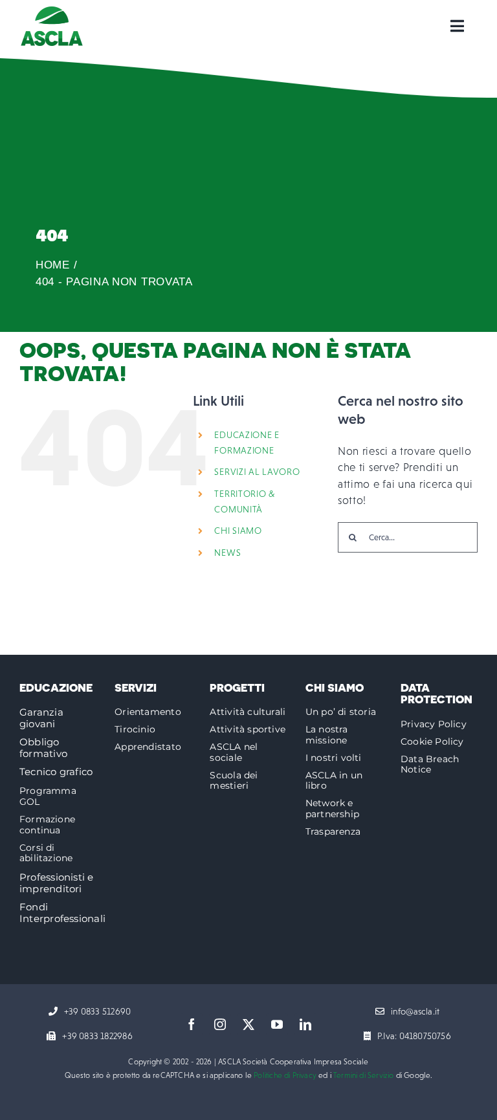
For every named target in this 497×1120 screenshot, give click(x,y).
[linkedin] (305, 1024)
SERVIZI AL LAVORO (257, 472)
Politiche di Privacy (285, 1075)
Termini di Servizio (363, 1075)
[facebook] (192, 1024)
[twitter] (248, 1024)
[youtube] (277, 1024)
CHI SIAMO (237, 530)
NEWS (227, 552)
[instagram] (220, 1024)
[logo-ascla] (51, 12)
